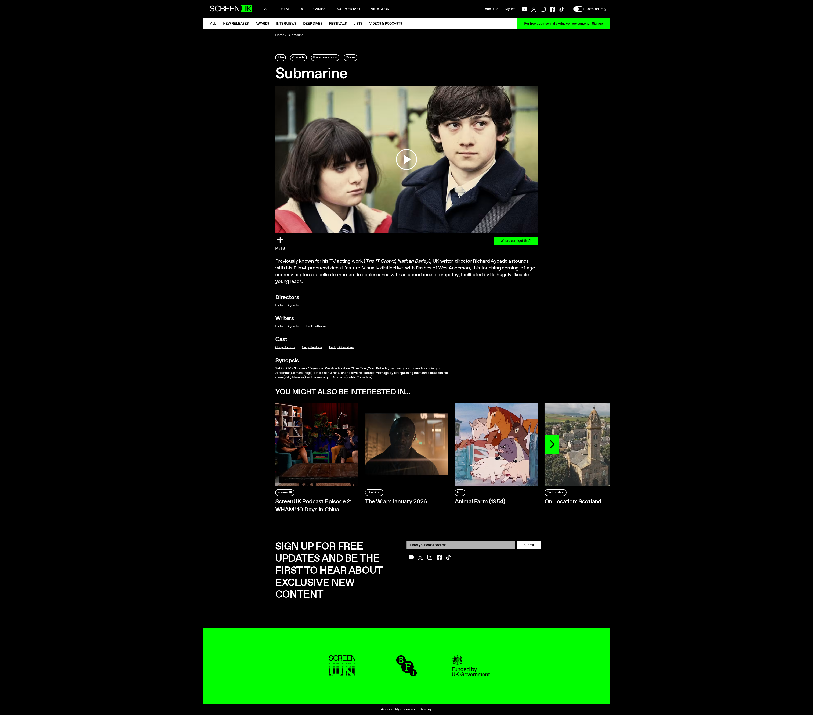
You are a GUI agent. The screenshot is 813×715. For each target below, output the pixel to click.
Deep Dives (312, 23)
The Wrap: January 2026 (396, 502)
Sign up (597, 23)
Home (279, 35)
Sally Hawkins (312, 347)
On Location (555, 492)
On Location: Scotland (573, 502)
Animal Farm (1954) (480, 502)
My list (510, 9)
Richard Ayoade (287, 305)
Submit (529, 545)
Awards (262, 23)
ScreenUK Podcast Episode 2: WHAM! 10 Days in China (313, 506)
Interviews (286, 23)
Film (285, 9)
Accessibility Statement (398, 709)
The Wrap (374, 492)
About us (491, 9)
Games (319, 9)
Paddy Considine (341, 347)
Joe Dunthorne (315, 326)
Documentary (348, 9)
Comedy (298, 57)
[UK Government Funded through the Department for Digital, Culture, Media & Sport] (471, 674)
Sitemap (426, 709)
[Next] (552, 444)
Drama (350, 57)
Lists (357, 23)
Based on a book (325, 57)
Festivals (338, 23)
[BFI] (406, 674)
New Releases (236, 23)
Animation (380, 9)
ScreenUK (284, 492)
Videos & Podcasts (385, 23)
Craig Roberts (285, 347)
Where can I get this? (516, 241)
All (267, 9)
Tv (301, 9)
